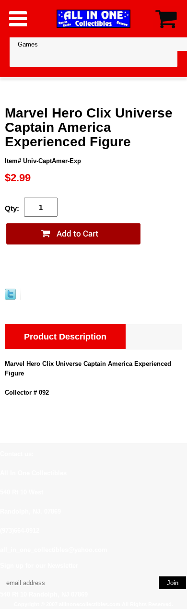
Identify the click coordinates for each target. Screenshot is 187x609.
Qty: (12, 208)
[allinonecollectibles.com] (93, 18)
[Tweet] (10, 297)
